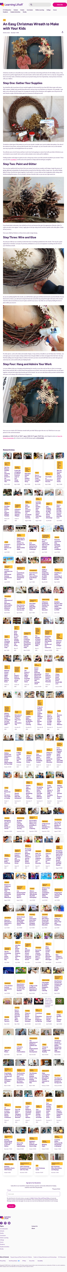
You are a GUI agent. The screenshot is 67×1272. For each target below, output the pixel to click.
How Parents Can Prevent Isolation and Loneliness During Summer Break (58, 985)
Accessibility (40, 1260)
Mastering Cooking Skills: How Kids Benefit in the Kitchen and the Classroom (48, 641)
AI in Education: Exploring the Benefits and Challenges (33, 546)
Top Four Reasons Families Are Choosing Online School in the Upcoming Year (7, 474)
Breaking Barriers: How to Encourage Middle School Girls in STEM (58, 606)
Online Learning (39, 10)
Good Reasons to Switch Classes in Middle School (59, 1113)
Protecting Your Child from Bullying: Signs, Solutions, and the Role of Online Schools (28, 856)
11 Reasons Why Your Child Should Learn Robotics (59, 719)
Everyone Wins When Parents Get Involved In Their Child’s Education (45, 921)
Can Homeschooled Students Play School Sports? (21, 894)
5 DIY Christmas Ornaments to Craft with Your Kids (25, 1168)
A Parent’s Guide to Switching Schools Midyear (18, 513)
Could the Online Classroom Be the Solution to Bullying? (58, 1143)
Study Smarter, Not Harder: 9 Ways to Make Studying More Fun (50, 792)
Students (5, 12)
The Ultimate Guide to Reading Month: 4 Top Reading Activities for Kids (33, 1078)
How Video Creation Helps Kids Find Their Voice (32, 607)
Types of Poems (6, 1051)
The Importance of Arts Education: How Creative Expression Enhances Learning (8, 604)
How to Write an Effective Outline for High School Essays (49, 719)
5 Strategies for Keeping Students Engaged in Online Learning (45, 986)
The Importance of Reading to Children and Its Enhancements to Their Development (33, 1046)
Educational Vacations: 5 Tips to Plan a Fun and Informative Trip (18, 719)
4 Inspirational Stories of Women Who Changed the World (20, 575)
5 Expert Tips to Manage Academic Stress (29, 759)
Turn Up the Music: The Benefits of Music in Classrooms (57, 825)
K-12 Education (7, 10)
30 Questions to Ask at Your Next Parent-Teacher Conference (7, 1112)
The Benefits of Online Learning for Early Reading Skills (37, 640)
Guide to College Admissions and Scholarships (45, 1257)
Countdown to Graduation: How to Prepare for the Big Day (38, 1017)
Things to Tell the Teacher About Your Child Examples (28, 1017)
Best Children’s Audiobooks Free (59, 957)
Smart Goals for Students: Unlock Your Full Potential (48, 678)
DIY (4, 20)
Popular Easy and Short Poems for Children (21, 1257)
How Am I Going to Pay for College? (59, 643)
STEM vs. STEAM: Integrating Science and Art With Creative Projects (45, 574)
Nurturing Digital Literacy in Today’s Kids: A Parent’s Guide (38, 954)
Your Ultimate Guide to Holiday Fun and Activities (38, 1113)
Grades (22, 10)
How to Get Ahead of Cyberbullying (21, 1144)
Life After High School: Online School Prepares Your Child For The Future (17, 952)
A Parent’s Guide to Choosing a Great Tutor (17, 678)
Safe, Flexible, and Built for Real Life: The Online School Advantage (49, 512)
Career (55, 10)
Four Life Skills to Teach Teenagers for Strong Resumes (18, 1113)
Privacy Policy (3, 1260)
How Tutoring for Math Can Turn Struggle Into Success (21, 607)
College (49, 10)
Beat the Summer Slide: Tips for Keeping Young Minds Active (59, 475)
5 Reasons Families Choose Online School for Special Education (49, 757)
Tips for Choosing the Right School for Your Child (7, 643)
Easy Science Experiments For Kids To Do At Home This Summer (21, 987)
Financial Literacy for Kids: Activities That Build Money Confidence (57, 544)
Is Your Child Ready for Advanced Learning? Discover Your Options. (28, 1111)
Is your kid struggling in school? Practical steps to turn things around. (17, 475)
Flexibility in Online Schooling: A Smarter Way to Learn (58, 576)
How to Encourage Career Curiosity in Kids (38, 478)
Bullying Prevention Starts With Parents (9, 1168)
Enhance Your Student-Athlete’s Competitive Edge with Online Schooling (46, 892)
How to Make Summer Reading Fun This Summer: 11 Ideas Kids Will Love (59, 511)
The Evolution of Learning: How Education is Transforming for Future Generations (21, 1078)
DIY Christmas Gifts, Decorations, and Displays (56, 1168)
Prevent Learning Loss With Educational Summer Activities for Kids (8, 574)
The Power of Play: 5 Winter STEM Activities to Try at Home (27, 676)
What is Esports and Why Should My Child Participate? (33, 894)
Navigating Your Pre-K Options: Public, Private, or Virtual (7, 824)
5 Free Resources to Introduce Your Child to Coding (7, 794)
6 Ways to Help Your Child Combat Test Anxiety (19, 757)
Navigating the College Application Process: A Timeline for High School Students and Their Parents (59, 858)
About (33, 1228)
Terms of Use (31, 1260)
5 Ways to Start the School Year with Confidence (57, 922)
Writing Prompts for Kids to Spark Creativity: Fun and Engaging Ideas (7, 719)
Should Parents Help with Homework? (18, 795)
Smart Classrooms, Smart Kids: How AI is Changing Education (33, 921)
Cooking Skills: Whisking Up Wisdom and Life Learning (29, 720)
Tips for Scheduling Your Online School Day (7, 955)
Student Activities (15, 12)
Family (24, 12)
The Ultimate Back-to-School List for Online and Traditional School (28, 954)
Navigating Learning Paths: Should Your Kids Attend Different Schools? (40, 792)
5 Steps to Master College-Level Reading (46, 1049)
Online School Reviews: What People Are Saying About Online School (21, 921)
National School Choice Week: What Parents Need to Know (6, 676)
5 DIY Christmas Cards (40, 1169)
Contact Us (35, 1226)
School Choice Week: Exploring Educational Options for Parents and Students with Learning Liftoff (37, 676)
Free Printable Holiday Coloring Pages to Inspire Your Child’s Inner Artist (48, 1110)
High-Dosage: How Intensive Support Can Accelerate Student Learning (28, 511)
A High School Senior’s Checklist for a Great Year (46, 826)
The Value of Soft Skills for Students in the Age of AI (58, 1080)
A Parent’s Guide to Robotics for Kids (7, 547)
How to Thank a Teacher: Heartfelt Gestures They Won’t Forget (17, 1015)
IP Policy (24, 1260)
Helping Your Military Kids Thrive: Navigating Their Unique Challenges (29, 792)
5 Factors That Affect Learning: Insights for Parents (48, 858)
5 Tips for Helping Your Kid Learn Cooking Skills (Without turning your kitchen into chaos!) (40, 715)
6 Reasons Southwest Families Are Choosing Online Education (45, 606)
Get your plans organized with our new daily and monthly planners (45, 544)
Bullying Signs (44, 1145)
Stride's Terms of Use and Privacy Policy (40, 1198)
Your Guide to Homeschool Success (49, 479)
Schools (16, 10)
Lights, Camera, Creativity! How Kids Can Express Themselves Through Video (27, 641)
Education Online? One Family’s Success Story (28, 477)
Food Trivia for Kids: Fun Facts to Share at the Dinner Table (33, 576)
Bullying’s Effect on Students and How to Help (33, 1143)
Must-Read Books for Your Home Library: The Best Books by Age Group (16, 638)
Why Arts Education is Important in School (7, 922)
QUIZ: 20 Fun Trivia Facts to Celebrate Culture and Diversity (38, 858)
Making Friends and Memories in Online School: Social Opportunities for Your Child (8, 758)
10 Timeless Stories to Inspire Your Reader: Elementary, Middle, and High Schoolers (57, 1046)
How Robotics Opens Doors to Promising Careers (39, 758)
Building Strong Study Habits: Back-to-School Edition (8, 1143)
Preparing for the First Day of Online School (58, 895)
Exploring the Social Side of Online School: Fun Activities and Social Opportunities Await (21, 543)
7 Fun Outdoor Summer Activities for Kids (8, 988)
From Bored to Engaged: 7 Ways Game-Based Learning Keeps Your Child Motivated (60, 755)
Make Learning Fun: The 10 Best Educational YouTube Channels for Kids (46, 1078)
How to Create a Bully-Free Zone (7, 860)
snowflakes (14, 159)
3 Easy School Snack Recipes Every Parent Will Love (58, 679)
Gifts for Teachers (6, 1020)
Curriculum (30, 10)
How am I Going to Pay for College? (49, 1018)
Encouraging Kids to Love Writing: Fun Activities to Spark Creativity (33, 824)
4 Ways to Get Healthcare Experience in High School (33, 988)
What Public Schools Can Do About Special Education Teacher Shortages (48, 953)
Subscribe (60, 5)
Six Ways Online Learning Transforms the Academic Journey (21, 824)
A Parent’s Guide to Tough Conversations (21, 1049)
